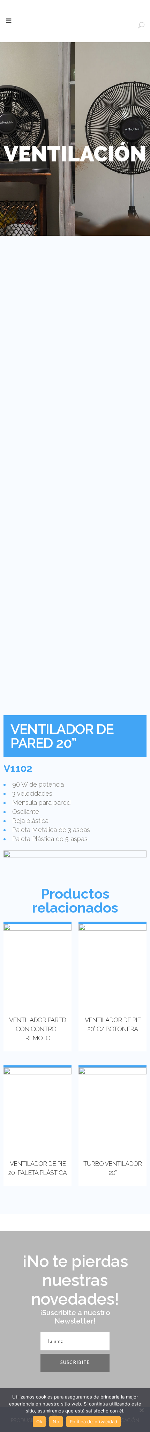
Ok (39, 1421)
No (56, 1421)
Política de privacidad (94, 1421)
